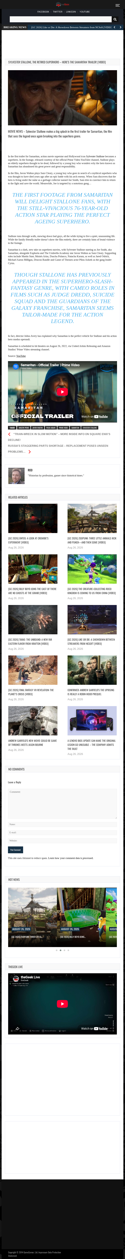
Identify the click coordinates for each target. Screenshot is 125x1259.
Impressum (43, 1252)
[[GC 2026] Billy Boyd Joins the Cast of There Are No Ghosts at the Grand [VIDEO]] (32, 569)
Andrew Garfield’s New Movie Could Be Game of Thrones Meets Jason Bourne (32, 743)
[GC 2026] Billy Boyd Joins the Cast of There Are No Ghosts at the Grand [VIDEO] (32, 591)
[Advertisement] (64, 40)
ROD (30, 470)
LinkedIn (71, 12)
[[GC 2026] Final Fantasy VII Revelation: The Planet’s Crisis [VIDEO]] (32, 670)
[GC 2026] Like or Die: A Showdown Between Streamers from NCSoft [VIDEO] (91, 642)
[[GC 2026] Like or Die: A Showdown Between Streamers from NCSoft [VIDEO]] (92, 619)
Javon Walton (38, 427)
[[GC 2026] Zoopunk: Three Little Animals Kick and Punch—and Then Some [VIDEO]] (92, 518)
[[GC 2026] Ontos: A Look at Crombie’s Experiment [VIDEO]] (32, 518)
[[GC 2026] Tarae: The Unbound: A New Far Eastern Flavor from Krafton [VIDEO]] (32, 619)
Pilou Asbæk (50, 427)
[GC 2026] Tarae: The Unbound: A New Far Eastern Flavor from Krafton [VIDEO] (30, 642)
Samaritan (75, 427)
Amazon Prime (24, 427)
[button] (57, 950)
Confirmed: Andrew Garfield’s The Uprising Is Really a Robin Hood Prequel (91, 692)
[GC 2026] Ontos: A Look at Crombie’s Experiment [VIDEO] (28, 540)
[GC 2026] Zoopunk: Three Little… (26, 936)
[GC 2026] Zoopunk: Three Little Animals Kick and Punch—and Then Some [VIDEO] (92, 540)
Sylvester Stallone (95, 156)
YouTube (85, 12)
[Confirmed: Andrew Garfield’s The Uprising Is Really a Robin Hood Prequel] (92, 670)
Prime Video (63, 427)
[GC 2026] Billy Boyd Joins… (73, 936)
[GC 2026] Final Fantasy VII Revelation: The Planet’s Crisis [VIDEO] (31, 692)
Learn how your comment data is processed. (70, 858)
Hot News (14, 879)
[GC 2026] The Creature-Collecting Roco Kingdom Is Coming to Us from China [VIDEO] (92, 591)
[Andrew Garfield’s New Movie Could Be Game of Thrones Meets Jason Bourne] (32, 720)
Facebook (43, 12)
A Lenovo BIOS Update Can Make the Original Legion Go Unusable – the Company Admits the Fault (92, 745)
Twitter (57, 12)
